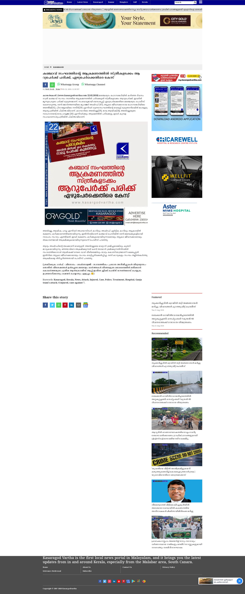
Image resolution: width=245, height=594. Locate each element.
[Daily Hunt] (138, 580)
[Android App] (132, 580)
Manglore (124, 2)
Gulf (135, 2)
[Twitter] (104, 581)
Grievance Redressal (52, 571)
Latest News (82, 2)
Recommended (160, 334)
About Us (87, 567)
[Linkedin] (114, 581)
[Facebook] (100, 581)
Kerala (145, 2)
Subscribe (87, 571)
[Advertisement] (119, 46)
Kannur (111, 2)
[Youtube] (118, 581)
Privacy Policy (168, 567)
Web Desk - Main (52, 89)
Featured (157, 297)
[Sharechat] (143, 580)
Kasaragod (98, 2)
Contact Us (127, 567)
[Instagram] (109, 581)
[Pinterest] (123, 581)
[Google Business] (127, 580)
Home (69, 2)
